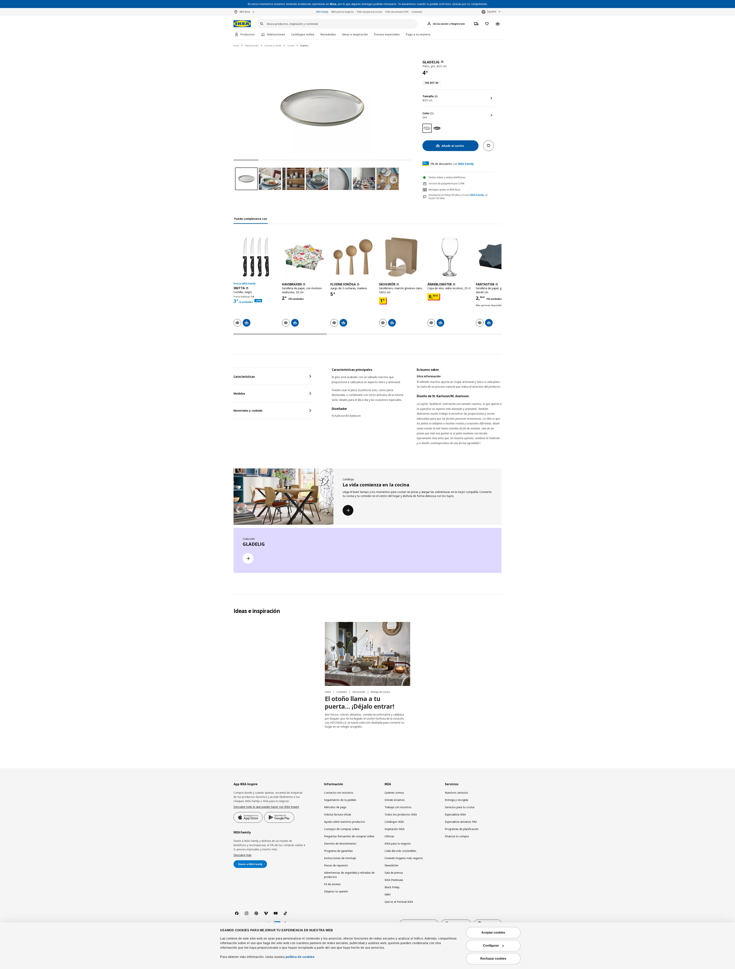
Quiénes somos (394, 792)
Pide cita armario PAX (396, 11)
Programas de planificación (462, 829)
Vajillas (304, 45)
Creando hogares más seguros (404, 858)
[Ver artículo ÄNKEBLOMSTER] (449, 257)
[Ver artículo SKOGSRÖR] (401, 257)
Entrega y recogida (456, 800)
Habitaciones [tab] (276, 34)
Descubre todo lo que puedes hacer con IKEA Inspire (266, 807)
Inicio (236, 45)
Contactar (417, 11)
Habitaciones (252, 45)
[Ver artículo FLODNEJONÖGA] (352, 257)
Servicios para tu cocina (459, 807)
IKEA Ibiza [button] (245, 11)
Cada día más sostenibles (400, 851)
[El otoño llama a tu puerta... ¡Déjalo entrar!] (367, 654)
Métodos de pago (335, 807)
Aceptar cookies (493, 932)
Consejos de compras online (341, 829)
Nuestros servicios (456, 792)
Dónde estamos (395, 800)
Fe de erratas (332, 884)
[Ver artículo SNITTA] (256, 257)
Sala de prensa (394, 872)
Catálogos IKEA (394, 822)
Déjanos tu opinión (336, 891)
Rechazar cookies (493, 958)
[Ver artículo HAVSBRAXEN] (304, 257)
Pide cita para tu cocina (369, 11)
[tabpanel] (416, 411)
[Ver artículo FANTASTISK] (498, 257)
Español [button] (491, 11)
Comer (290, 45)
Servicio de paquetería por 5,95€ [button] (447, 183)
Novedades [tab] (328, 34)
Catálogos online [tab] (302, 34)
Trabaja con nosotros (398, 807)
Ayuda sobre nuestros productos (344, 822)
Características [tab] (244, 376)
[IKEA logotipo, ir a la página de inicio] (242, 23)
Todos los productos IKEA (401, 814)
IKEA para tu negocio (342, 11)
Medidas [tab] (239, 393)
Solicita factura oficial (337, 814)
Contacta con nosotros (338, 792)
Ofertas (389, 836)
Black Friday (392, 887)
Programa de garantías (338, 851)
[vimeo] (266, 913)
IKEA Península (394, 880)
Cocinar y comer (273, 45)
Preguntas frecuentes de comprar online (349, 836)
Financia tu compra (457, 836)
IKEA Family (322, 11)
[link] (437, 128)
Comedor (342, 692)
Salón (328, 692)
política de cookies (300, 956)
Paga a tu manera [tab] (418, 34)
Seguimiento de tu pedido (340, 800)
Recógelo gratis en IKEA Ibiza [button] (444, 189)
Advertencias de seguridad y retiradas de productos (349, 875)
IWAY (388, 894)
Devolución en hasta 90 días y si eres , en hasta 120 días (458, 197)
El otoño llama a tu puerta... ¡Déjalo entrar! (359, 702)
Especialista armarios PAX (461, 822)
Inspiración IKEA (394, 829)
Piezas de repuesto (336, 865)
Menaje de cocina (380, 692)
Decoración (359, 692)
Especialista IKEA (455, 814)
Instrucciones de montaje (340, 858)
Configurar (491, 945)
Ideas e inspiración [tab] (355, 34)
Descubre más (243, 855)
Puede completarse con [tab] (250, 219)
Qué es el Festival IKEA (399, 902)
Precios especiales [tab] (387, 34)
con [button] (452, 164)
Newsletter (392, 865)
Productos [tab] (247, 34)
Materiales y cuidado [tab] (248, 410)
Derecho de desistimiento (340, 843)
